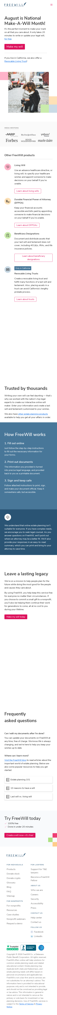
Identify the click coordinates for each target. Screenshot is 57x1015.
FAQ (9, 891)
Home (17, 855)
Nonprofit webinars (16, 919)
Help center (36, 917)
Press (33, 907)
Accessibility (37, 903)
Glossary (11, 882)
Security (35, 899)
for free (7, 39)
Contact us (36, 922)
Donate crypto (13, 878)
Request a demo (14, 923)
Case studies (13, 914)
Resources (12, 910)
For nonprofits (14, 905)
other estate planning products (33, 414)
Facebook (38, 931)
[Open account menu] (51, 4)
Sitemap (11, 896)
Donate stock (13, 873)
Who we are (37, 890)
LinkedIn (38, 936)
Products (11, 869)
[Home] (15, 4)
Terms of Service (26, 1004)
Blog (9, 887)
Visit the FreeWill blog (15, 760)
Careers (34, 894)
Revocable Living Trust (15, 61)
